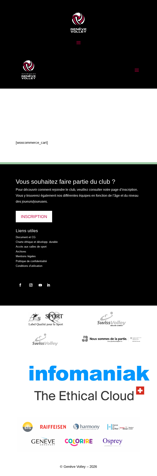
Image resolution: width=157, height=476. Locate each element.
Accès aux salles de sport (31, 246)
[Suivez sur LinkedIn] (48, 285)
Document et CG (26, 237)
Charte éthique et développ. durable (37, 241)
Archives (21, 251)
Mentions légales (26, 256)
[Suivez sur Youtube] (40, 285)
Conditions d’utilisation (29, 265)
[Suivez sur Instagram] (20, 285)
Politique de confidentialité (31, 261)
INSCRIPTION (34, 216)
